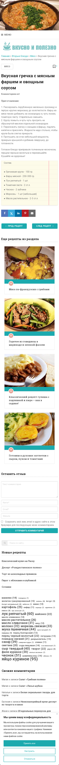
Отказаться (29, 759)
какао (38, 604)
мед (39, 623)
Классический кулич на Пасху (18, 561)
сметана (10, 645)
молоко (10, 626)
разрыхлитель (41, 639)
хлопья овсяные (37, 652)
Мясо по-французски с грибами (29, 289)
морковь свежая (36, 626)
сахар (9, 641)
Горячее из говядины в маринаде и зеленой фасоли (27, 343)
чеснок (11, 655)
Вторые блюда (20, 56)
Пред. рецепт (15, 226)
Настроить (29, 751)
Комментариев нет (10, 94)
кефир (29, 607)
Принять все (29, 743)
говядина (23, 598)
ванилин (9, 597)
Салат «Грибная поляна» (32, 679)
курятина (50, 608)
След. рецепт (44, 226)
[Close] (57, 714)
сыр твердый (16, 648)
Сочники (6, 587)
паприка (7, 633)
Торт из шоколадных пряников (19, 574)
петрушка (48, 636)
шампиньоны (32, 656)
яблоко (47, 656)
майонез (43, 614)
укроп (51, 649)
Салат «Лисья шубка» (31, 686)
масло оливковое (13, 617)
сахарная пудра (26, 642)
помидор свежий (16, 638)
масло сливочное (18, 623)
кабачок (27, 604)
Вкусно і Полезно (30, 45)
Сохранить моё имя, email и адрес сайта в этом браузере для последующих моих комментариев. (28, 523)
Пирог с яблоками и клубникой (19, 580)
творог (38, 648)
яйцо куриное (20, 659)
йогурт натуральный (11, 604)
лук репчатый (18, 613)
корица (40, 608)
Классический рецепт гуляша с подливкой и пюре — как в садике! (29, 400)
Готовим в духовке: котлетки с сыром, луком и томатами (28, 457)
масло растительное (19, 620)
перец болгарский (25, 633)
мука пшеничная (19, 629)
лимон (6, 611)
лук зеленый (18, 611)
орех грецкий (44, 630)
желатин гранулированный (18, 601)
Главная (5, 56)
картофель (12, 607)
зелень (40, 601)
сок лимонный (48, 646)
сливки (40, 642)
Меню (7, 34)
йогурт (50, 601)
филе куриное (15, 651)
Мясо (33, 56)
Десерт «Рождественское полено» (22, 567)
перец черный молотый (20, 635)
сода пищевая (29, 645)
